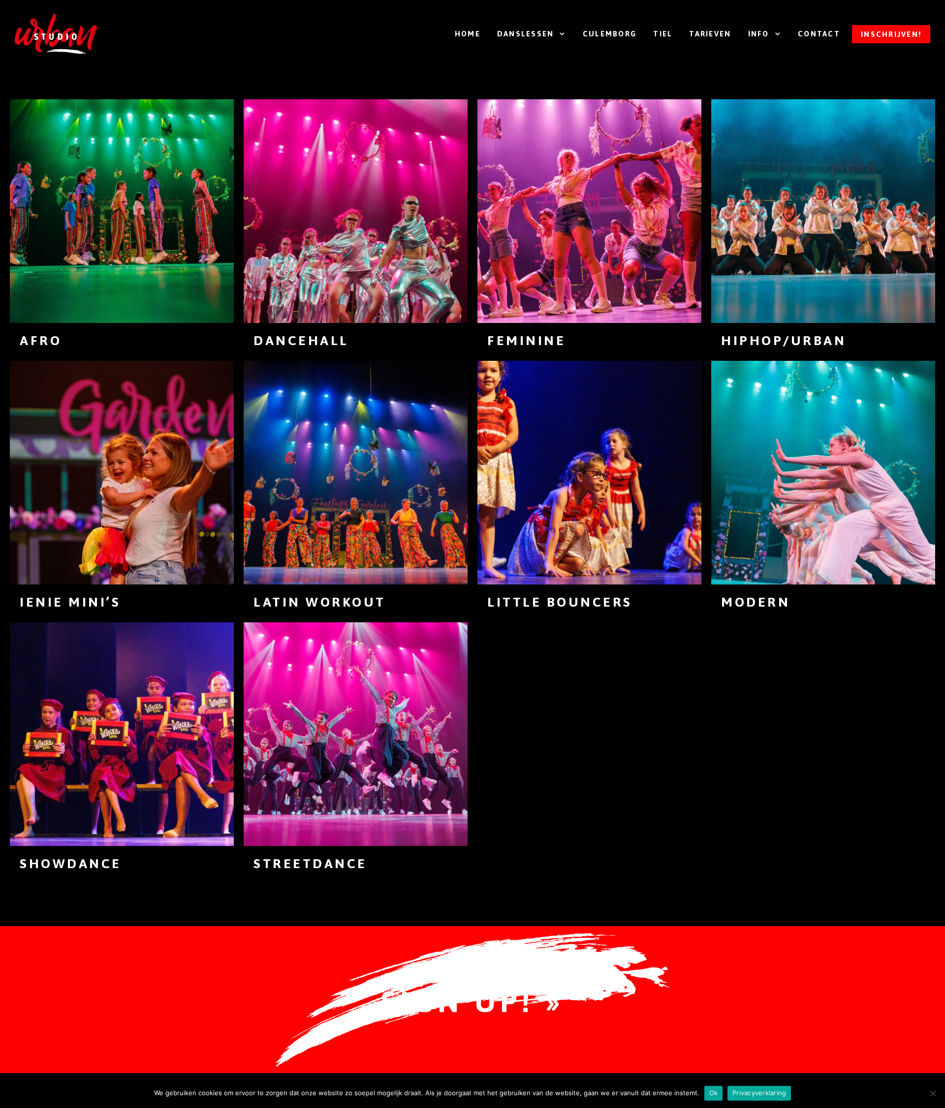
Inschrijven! (891, 34)
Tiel (662, 33)
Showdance (71, 863)
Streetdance (310, 863)
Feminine (526, 340)
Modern (755, 602)
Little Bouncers (559, 602)
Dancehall (301, 340)
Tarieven (710, 33)
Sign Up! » (472, 1002)
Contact (819, 33)
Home (467, 33)
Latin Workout (319, 602)
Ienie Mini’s (70, 602)
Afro (41, 340)
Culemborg (609, 33)
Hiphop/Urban (783, 340)
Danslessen (525, 33)
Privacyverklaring (759, 1093)
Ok (713, 1093)
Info (758, 33)
